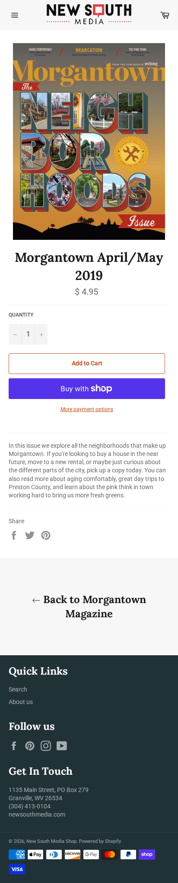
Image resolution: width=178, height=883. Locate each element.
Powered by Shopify (100, 841)
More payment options (86, 409)
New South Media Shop (51, 841)
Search (18, 689)
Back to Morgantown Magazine (93, 606)
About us (21, 701)
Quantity (21, 315)
